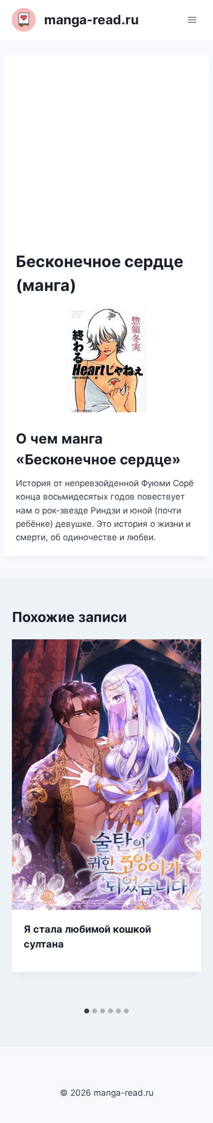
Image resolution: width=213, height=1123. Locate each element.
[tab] (86, 1011)
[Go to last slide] (30, 821)
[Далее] (183, 821)
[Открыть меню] (192, 19)
